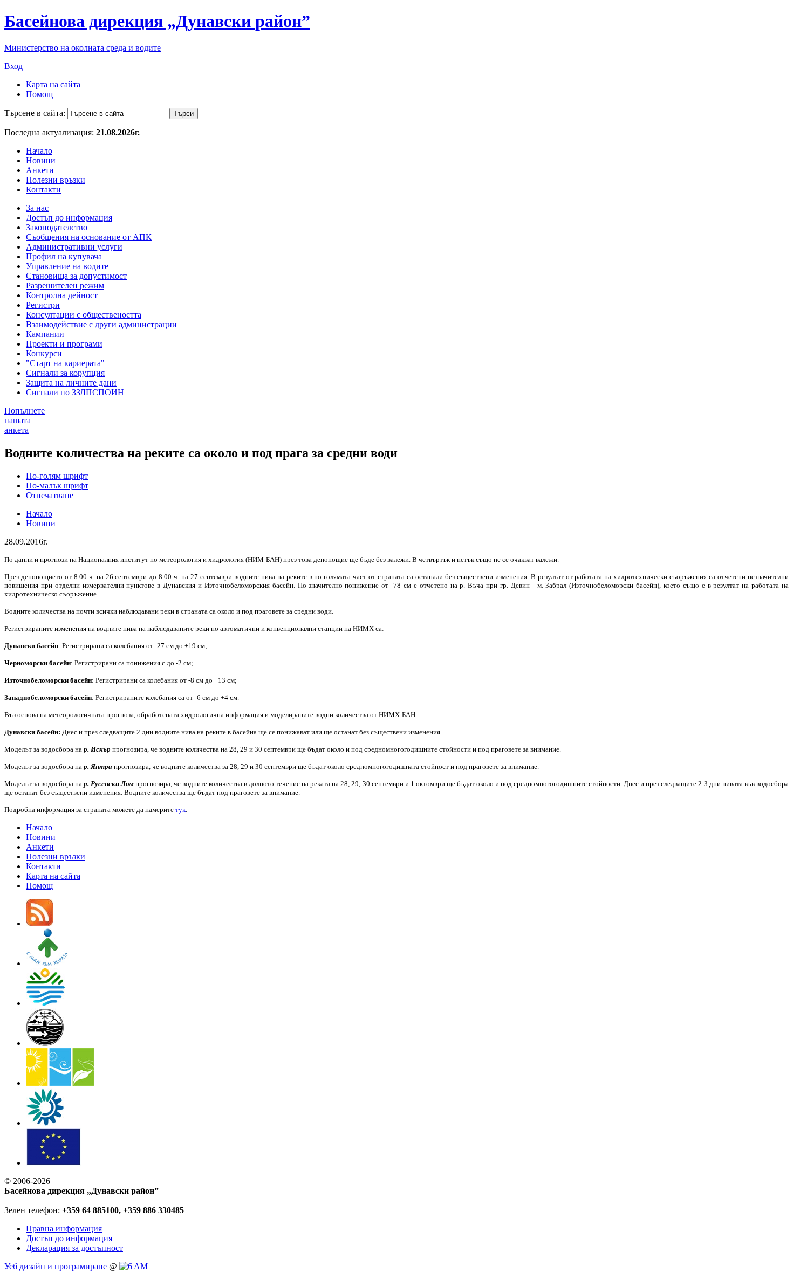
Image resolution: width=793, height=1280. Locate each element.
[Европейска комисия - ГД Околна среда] (53, 1162)
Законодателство (56, 227)
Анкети (40, 170)
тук (180, 810)
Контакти (43, 189)
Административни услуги (74, 246)
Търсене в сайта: (34, 113)
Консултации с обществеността (83, 314)
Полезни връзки (55, 179)
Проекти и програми (64, 343)
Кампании (45, 334)
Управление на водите (67, 266)
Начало (39, 150)
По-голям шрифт (57, 475)
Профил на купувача (64, 256)
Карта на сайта (53, 84)
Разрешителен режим (65, 285)
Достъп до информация (69, 217)
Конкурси (44, 353)
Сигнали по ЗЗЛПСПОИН (75, 392)
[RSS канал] (39, 923)
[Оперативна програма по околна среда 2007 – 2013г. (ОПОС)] (60, 1083)
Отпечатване (49, 495)
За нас (37, 207)
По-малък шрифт (57, 485)
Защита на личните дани (71, 382)
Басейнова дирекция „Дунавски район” (157, 21)
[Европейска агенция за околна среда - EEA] (45, 1122)
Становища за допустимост (76, 275)
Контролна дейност (62, 295)
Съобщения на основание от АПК (89, 237)
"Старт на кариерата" (65, 363)
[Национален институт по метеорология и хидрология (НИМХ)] (45, 1043)
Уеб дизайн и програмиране (55, 1266)
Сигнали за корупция (65, 372)
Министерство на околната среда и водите (82, 47)
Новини (41, 160)
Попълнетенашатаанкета (24, 420)
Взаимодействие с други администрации (101, 324)
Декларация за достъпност (74, 1248)
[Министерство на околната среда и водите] (45, 1003)
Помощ (39, 94)
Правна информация (64, 1228)
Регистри (43, 304)
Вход (13, 66)
